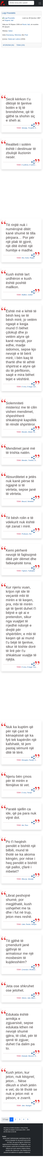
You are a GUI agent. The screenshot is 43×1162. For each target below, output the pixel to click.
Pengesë (36, 432)
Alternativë (34, 998)
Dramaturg (10, 35)
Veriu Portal (24, 1128)
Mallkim (24, 295)
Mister (30, 432)
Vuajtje (35, 667)
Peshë (28, 924)
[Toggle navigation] (40, 3)
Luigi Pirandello (8, 13)
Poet (26, 35)
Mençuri (31, 1056)
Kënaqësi (25, 760)
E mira (24, 387)
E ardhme (25, 165)
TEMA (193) (20, 45)
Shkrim (24, 998)
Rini (23, 258)
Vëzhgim (29, 1105)
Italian (10, 31)
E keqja (29, 387)
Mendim (24, 432)
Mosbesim (33, 969)
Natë (36, 460)
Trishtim (31, 460)
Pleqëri (32, 258)
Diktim (37, 128)
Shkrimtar (18, 35)
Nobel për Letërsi (14, 39)
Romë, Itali (26, 24)
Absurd (24, 501)
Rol (30, 534)
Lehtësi (35, 387)
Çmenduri (25, 969)
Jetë (28, 998)
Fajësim (24, 571)
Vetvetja (24, 128)
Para (26, 825)
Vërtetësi (30, 501)
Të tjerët (31, 128)
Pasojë (31, 760)
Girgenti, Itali (9, 20)
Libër (23, 924)
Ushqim (37, 760)
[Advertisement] (21, 70)
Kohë (27, 258)
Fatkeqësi (31, 571)
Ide (23, 825)
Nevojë (37, 1056)
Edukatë (24, 1056)
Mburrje (24, 879)
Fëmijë (29, 792)
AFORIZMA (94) (8, 45)
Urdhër (30, 295)
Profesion (25, 534)
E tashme (32, 165)
